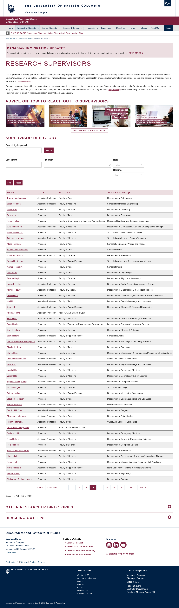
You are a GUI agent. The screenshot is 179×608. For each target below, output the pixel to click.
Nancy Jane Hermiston (17, 249)
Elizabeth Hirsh (14, 347)
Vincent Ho (12, 376)
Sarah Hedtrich (14, 204)
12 (66, 487)
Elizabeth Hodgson (15, 399)
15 (87, 487)
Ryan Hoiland (13, 439)
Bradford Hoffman (15, 410)
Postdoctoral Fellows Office (80, 547)
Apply (168, 28)
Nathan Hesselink (15, 267)
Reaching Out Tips (74, 33)
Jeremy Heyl (13, 278)
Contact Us (11, 552)
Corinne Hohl (13, 433)
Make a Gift (82, 590)
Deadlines (120, 28)
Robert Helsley (13, 221)
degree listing (115, 89)
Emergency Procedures (15, 603)
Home (10, 28)
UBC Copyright (47, 603)
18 (108, 487)
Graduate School (11, 38)
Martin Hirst (12, 353)
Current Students (49, 28)
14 (80, 487)
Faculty (64, 192)
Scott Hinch (12, 324)
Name (11, 192)
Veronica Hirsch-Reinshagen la (21, 341)
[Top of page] (8, 33)
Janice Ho (11, 364)
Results (117, 170)
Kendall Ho (12, 370)
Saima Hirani (13, 336)
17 (101, 487)
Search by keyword (16, 145)
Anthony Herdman (15, 238)
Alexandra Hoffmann (16, 416)
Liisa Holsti (12, 456)
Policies (143, 28)
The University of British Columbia (11, 8)
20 (122, 487)
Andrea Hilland (13, 313)
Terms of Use (32, 603)
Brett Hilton (12, 318)
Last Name (11, 159)
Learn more (24, 81)
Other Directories (56, 33)
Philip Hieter (12, 295)
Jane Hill (11, 307)
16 (94, 487)
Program (48, 159)
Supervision (106, 28)
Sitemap (24, 562)
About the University (86, 578)
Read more (135, 53)
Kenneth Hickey (14, 284)
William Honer (13, 473)
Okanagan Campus (135, 578)
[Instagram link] (109, 545)
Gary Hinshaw (13, 330)
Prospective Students (26, 28)
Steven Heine (13, 215)
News (80, 581)
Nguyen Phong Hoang (17, 381)
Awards (91, 28)
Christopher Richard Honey (19, 479)
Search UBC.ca (84, 593)
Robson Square (134, 586)
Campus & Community (73, 28)
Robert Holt (12, 462)
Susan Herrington (15, 261)
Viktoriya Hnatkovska (16, 358)
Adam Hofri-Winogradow (18, 427)
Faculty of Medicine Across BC (141, 592)
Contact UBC (83, 575)
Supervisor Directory (36, 33)
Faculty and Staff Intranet (79, 554)
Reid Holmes (13, 445)
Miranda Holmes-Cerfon (18, 450)
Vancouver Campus (136, 575)
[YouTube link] (123, 545)
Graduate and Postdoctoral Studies (89, 533)
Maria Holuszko (14, 467)
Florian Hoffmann (15, 422)
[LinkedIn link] (116, 545)
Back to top (11, 562)
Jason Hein (12, 209)
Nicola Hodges (13, 387)
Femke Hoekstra (14, 404)
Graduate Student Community (81, 550)
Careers (81, 587)
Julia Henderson (14, 226)
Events (80, 584)
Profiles (33, 562)
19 (115, 487)
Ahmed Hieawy (14, 290)
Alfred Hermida (14, 244)
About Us (155, 28)
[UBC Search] (167, 3)
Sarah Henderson (15, 232)
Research (42, 562)
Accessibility (61, 603)
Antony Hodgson (14, 393)
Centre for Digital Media (137, 589)
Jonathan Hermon (15, 255)
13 (73, 487)
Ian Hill (10, 301)
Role (115, 159)
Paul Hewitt (12, 272)
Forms (132, 28)
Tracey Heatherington (16, 198)
